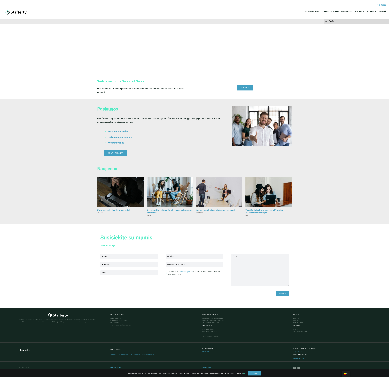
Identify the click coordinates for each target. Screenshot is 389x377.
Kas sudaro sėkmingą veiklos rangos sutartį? (215, 210)
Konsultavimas (116, 142)
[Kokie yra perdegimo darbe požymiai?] (120, 192)
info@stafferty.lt (297, 352)
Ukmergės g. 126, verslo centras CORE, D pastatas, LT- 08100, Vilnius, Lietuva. (132, 354)
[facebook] (294, 368)
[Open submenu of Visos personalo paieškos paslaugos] (187, 325)
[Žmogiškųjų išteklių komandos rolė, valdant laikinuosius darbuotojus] (268, 192)
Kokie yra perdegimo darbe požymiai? (113, 210)
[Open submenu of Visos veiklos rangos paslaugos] (278, 323)
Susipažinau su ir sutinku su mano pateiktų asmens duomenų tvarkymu (194, 273)
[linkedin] (298, 368)
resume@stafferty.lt (298, 358)
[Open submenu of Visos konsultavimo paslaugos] (278, 336)
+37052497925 (380, 5)
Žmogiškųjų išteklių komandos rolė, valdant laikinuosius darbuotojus (264, 211)
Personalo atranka (118, 131)
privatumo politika (186, 272)
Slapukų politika (206, 367)
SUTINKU (254, 373)
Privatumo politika (115, 367)
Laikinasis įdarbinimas (120, 137)
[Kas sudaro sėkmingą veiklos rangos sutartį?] (219, 192)
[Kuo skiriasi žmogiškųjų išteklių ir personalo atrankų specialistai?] (170, 192)
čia (244, 373)
